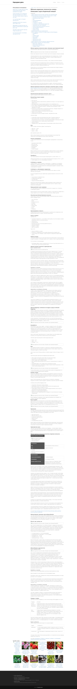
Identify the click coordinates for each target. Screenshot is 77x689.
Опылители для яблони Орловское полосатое (41, 26)
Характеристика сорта (37, 39)
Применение (35, 37)
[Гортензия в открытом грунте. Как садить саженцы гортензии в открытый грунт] (34, 662)
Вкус (33, 19)
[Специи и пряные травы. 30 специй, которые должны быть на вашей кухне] (59, 662)
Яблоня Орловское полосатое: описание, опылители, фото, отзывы (44, 15)
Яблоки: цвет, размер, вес (37, 43)
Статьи (63, 2)
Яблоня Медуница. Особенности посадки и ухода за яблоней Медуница (44, 32)
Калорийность (35, 33)
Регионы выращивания (37, 20)
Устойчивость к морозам (37, 22)
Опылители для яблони (35, 639)
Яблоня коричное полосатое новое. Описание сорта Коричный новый (44, 14)
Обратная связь (17, 681)
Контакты (15, 677)
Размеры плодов (36, 35)
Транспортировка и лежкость (38, 27)
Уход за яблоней (42, 639)
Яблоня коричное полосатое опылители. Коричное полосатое (43, 41)
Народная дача (18, 2)
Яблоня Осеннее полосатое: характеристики (40, 30)
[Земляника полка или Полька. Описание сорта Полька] (59, 649)
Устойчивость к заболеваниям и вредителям (41, 23)
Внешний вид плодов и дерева (38, 18)
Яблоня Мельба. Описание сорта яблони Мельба (40, 42)
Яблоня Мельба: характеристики (39, 44)
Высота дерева (35, 36)
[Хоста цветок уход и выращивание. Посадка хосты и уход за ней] (42, 645)
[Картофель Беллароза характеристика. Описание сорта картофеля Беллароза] (17, 662)
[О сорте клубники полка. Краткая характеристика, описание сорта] (26, 662)
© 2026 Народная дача (18, 675)
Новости (58, 2)
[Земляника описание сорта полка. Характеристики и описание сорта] (51, 649)
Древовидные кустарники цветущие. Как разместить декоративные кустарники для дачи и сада (20, 26)
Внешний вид (37, 638)
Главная (54, 2)
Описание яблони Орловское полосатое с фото (41, 16)
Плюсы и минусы (36, 28)
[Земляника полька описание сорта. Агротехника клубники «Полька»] (34, 649)
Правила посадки (36, 29)
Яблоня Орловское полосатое (36, 87)
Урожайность (35, 21)
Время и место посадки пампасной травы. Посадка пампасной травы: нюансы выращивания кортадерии (20, 10)
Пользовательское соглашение (23, 677)
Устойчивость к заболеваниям (54, 638)
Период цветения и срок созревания (39, 25)
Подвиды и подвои (36, 46)
